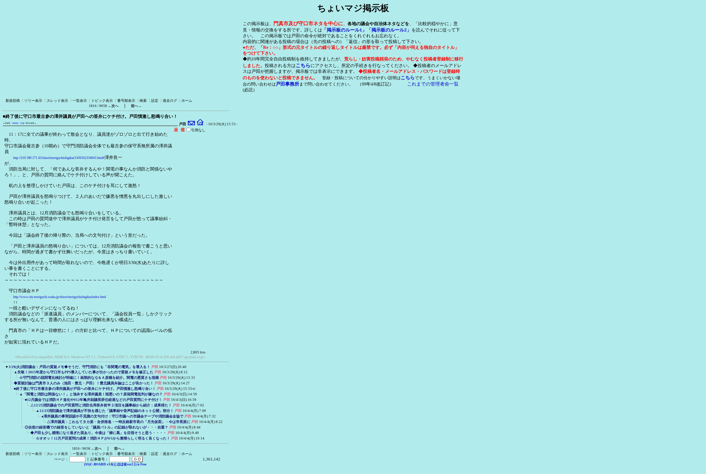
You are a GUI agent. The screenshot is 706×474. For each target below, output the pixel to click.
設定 (154, 100)
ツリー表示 (33, 100)
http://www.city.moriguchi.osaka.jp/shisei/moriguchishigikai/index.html (59, 297)
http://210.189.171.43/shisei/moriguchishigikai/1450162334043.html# (59, 158)
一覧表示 (80, 100)
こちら (303, 65)
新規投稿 (13, 100)
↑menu (14, 123)
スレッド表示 (57, 100)
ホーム (186, 100)
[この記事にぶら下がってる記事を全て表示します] (11, 374)
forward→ (31, 123)
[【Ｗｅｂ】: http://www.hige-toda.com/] (200, 124)
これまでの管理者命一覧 (433, 84)
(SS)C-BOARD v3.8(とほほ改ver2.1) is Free (115, 464)
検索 (143, 100)
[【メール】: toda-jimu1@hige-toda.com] (191, 124)
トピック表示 (102, 100)
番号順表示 (126, 100)
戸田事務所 (287, 84)
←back (6, 123)
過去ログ (170, 100)
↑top (22, 123)
